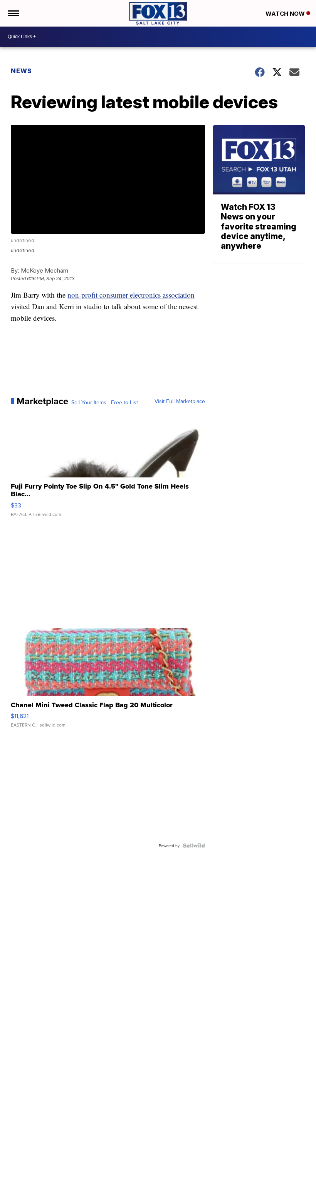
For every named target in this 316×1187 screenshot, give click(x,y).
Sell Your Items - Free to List (104, 402)
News (21, 71)
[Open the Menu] (13, 13)
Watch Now (286, 13)
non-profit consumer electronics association (131, 295)
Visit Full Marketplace (180, 401)
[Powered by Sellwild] (194, 845)
